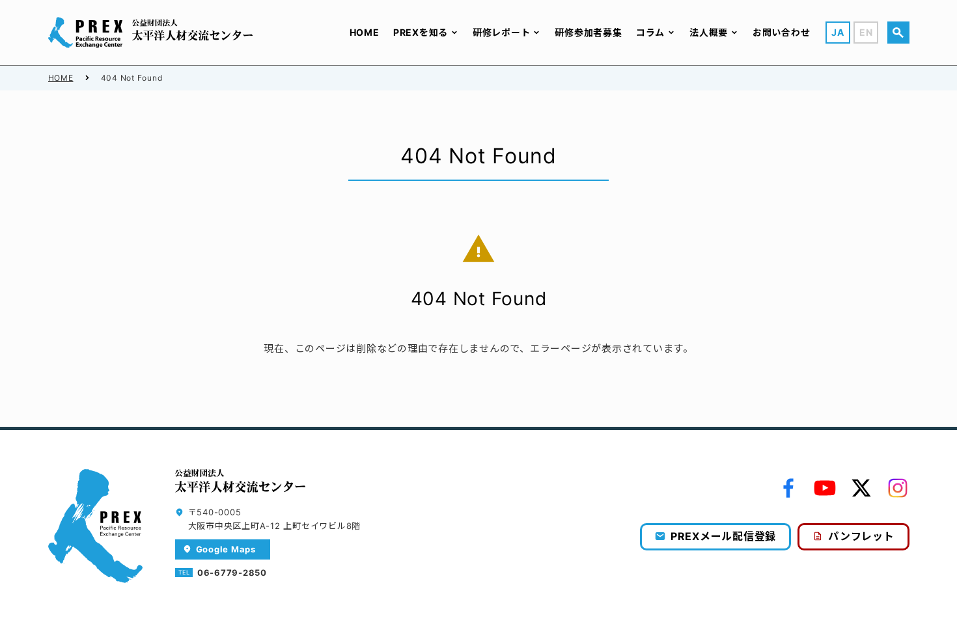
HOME (61, 78)
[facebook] (788, 488)
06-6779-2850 (232, 572)
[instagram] (897, 488)
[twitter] (861, 488)
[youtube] (825, 488)
